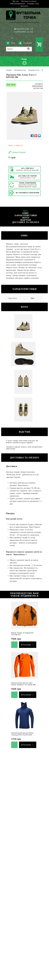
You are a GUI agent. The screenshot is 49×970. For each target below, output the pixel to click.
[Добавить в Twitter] (39, 135)
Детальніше (26, 645)
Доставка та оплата (29, 1)
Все (25, 211)
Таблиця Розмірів (19, 152)
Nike (32, 298)
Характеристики (26, 215)
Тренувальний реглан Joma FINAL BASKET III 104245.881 (23, 684)
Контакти (24, 6)
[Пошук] (28, 49)
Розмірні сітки (33, 4)
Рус (12, 38)
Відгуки (25, 220)
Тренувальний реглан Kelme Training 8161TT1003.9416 (22, 734)
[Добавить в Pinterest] (35, 135)
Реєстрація (28, 43)
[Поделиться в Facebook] (32, 135)
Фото (25, 218)
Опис (25, 213)
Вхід (13, 43)
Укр (8, 38)
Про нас (16, 1)
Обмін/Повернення (17, 4)
